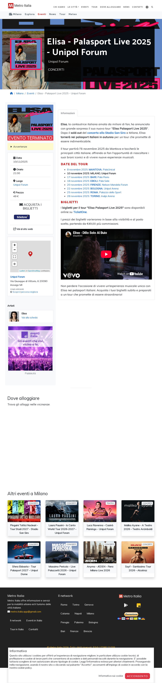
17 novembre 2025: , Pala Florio (88, 177)
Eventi (85, 7)
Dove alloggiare (110, 7)
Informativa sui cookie (111, 675)
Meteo (73, 14)
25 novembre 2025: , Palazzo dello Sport (94, 192)
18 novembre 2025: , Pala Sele (88, 180)
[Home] (11, 93)
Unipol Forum (20, 184)
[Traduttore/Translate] (147, 7)
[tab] (67, 113)
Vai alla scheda (29, 317)
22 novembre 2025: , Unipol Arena (92, 188)
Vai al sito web (24, 229)
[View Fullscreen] (14, 256)
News (126, 7)
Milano (20, 93)
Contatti (137, 7)
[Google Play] (126, 606)
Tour (95, 7)
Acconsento (137, 675)
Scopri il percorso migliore (25, 292)
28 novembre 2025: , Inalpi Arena (91, 196)
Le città (72, 7)
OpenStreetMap (34, 270)
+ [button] (15, 245)
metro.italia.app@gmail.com (26, 611)
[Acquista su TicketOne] (21, 217)
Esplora (30, 14)
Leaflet (22, 270)
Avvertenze (20, 146)
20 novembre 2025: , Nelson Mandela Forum (97, 184)
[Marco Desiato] (139, 606)
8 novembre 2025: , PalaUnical (91, 169)
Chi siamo (59, 7)
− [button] (15, 250)
